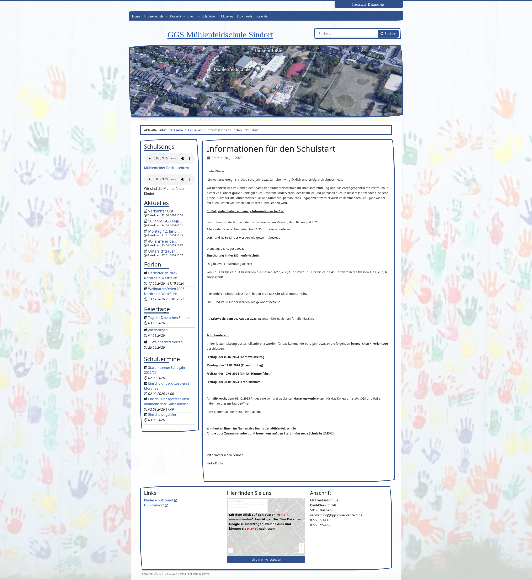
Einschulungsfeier (162, 414)
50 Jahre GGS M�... (165, 220)
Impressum (359, 4)
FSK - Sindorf (154, 505)
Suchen (390, 33)
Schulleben (209, 16)
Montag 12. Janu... (164, 231)
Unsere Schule (153, 16)
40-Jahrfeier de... (162, 241)
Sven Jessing (178, 574)
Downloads (244, 16)
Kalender (262, 16)
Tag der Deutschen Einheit (169, 317)
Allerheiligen (158, 330)
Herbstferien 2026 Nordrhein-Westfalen (160, 275)
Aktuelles (226, 16)
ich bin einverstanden (266, 559)
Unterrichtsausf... (163, 251)
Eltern (191, 16)
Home (136, 16)
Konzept (175, 16)
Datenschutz (376, 4)
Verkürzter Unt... (162, 211)
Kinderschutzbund (158, 500)
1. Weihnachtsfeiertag (165, 342)
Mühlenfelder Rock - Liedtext (166, 167)
